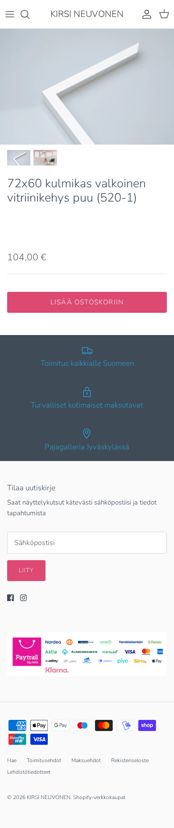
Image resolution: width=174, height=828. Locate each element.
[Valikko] (10, 14)
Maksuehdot (86, 760)
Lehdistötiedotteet (28, 771)
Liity (26, 570)
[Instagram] (23, 597)
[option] (87, 87)
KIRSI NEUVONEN (48, 797)
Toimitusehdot (44, 760)
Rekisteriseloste (130, 760)
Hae (12, 760)
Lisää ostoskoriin (87, 302)
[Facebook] (10, 597)
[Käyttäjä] (144, 14)
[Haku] (29, 14)
